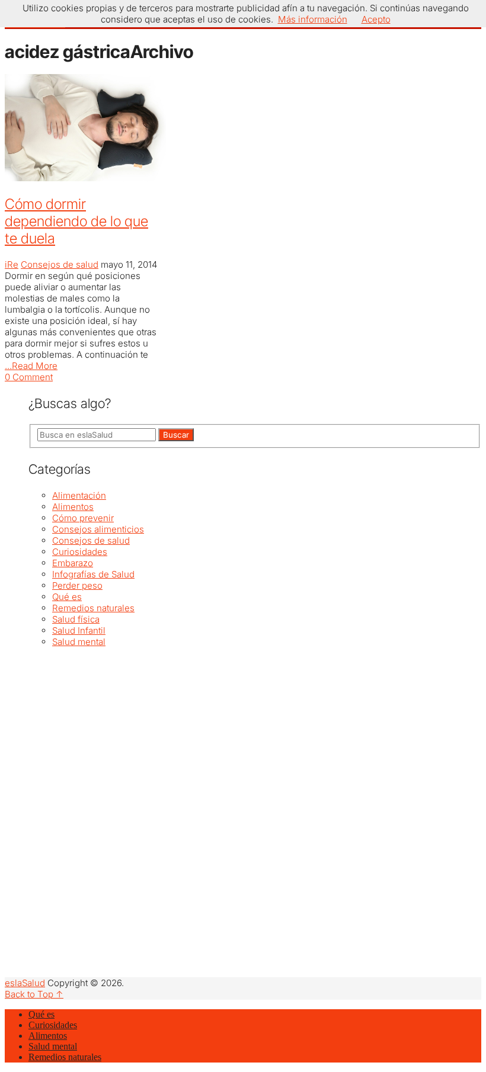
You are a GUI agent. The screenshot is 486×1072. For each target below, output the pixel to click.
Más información (312, 19)
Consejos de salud (59, 264)
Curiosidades (79, 551)
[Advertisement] (254, 730)
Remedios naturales (93, 608)
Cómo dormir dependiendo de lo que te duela (76, 221)
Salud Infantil (78, 630)
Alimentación (79, 495)
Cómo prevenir (83, 518)
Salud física (76, 619)
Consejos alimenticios (98, 529)
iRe (11, 264)
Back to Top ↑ (34, 994)
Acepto (376, 19)
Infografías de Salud (93, 574)
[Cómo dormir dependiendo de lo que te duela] (81, 129)
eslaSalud (25, 982)
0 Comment (29, 377)
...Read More (31, 365)
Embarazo (72, 563)
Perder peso (77, 585)
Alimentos (73, 506)
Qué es (67, 596)
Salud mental (78, 641)
